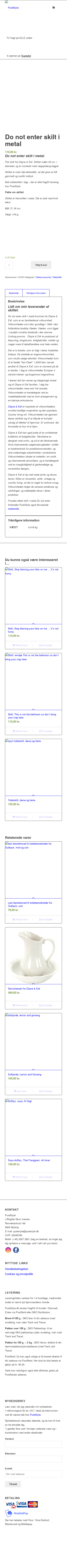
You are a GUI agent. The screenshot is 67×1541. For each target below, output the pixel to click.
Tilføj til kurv (41, 264)
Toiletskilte (57, 277)
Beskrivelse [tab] (14, 293)
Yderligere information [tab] (36, 293)
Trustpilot (26, 55)
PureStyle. (36, 1414)
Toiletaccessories (43, 277)
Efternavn (10, 1453)
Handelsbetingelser (16, 1269)
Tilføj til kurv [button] (21, 645)
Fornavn (9, 1438)
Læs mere (21, 1091)
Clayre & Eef (15, 406)
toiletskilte (13, 508)
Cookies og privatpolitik (19, 1274)
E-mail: (8, 1468)
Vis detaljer (46, 645)
